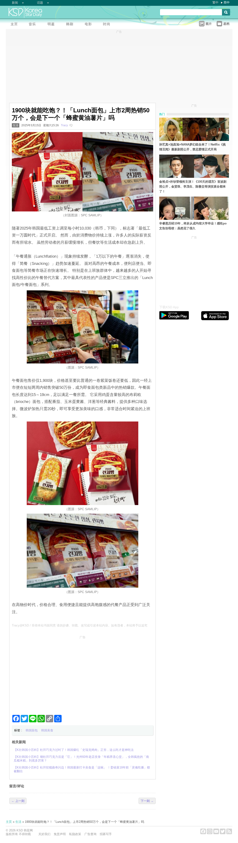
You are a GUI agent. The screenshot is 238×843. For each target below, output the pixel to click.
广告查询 (90, 834)
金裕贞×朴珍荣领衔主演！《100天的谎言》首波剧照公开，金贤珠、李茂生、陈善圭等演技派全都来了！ (192, 186)
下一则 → (147, 801)
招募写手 (106, 834)
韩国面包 (32, 730)
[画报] (108, 24)
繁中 (215, 2)
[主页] (15, 24)
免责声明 (60, 834)
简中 (227, 2)
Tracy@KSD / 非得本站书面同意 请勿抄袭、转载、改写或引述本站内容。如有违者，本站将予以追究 (79, 625)
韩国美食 (47, 730)
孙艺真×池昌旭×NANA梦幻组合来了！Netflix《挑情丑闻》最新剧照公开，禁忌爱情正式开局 (192, 147)
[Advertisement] (82, 673)
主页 (9, 822)
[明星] (52, 24)
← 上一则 (17, 801)
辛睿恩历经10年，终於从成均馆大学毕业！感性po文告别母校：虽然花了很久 (193, 226)
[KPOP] (33, 24)
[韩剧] (71, 24)
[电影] (89, 24)
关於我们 (44, 834)
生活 (15, 125)
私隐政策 (75, 834)
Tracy (64, 125)
